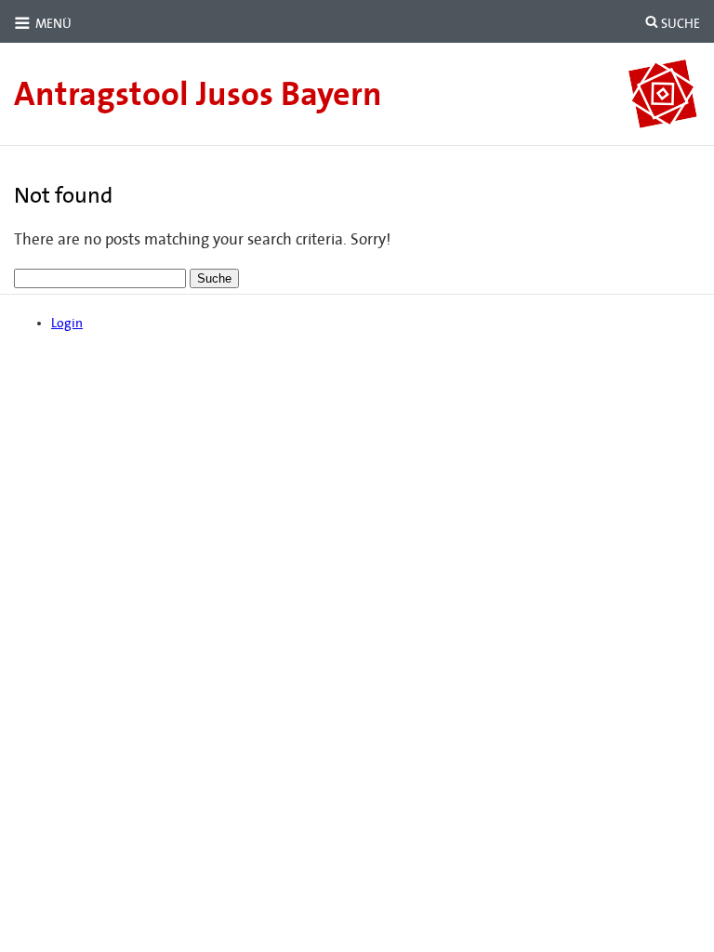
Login (67, 323)
